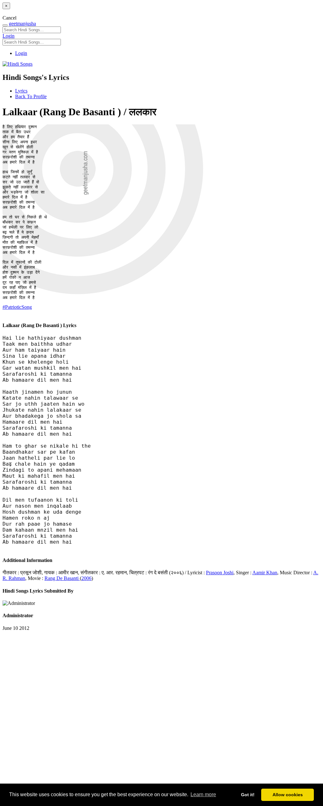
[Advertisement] (161, 710)
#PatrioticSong (17, 307)
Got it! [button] (248, 794)
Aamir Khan (264, 572)
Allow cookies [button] (288, 794)
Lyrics (21, 90)
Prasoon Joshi (219, 572)
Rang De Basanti (62, 578)
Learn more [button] (203, 794)
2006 (86, 578)
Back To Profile (31, 96)
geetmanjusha (22, 23)
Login (9, 36)
